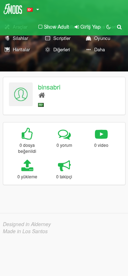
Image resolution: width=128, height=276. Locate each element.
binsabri (49, 86)
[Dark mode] (108, 26)
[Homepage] (42, 95)
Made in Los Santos (25, 231)
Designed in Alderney (27, 224)
